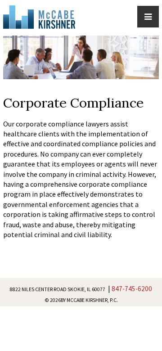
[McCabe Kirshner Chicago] (39, 15)
